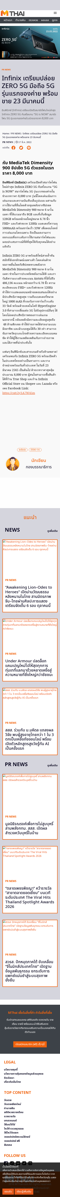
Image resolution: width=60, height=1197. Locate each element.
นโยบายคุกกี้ (11, 1070)
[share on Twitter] (21, 148)
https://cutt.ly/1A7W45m (18, 393)
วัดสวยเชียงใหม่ (12, 1104)
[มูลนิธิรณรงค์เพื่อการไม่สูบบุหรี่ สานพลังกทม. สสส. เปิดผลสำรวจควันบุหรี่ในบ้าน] (30, 793)
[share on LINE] (28, 148)
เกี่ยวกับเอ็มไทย (12, 1082)
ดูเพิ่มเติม (52, 531)
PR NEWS (6, 69)
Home (5, 133)
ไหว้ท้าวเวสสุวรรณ (14, 1129)
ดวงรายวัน (10, 1116)
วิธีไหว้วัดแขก (11, 1133)
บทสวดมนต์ (10, 1121)
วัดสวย (8, 1100)
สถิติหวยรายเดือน (13, 1112)
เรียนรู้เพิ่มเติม (24, 1191)
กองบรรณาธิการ (39, 467)
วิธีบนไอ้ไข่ (9, 1124)
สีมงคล (8, 1145)
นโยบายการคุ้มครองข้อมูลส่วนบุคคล (23, 1074)
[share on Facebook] (14, 148)
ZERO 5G (35, 450)
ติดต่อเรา (9, 1078)
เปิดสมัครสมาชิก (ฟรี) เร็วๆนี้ (30, 1044)
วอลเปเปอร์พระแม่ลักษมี (17, 1137)
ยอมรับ (8, 1191)
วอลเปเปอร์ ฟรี (12, 1141)
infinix (22, 450)
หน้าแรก (8, 20)
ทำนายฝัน (20, 20)
